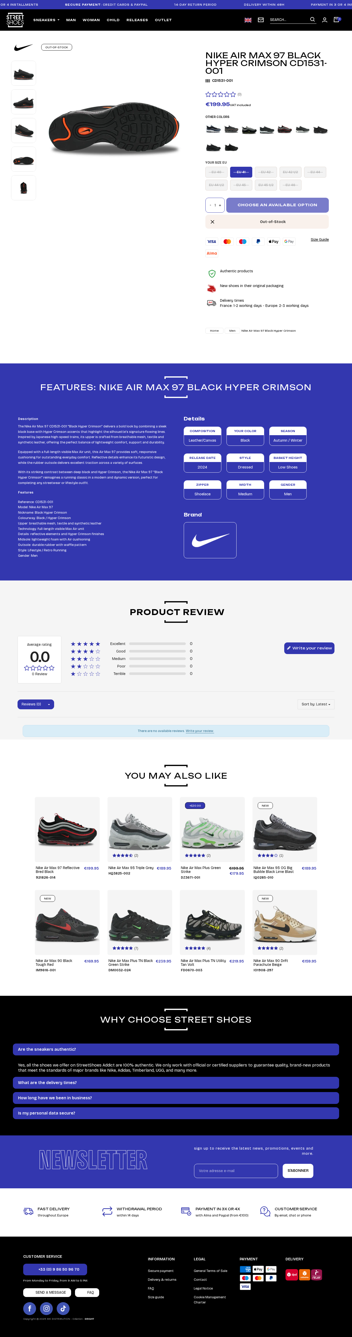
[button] (55, 1269)
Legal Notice (203, 1288)
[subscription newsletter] (261, 20)
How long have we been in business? (55, 1097)
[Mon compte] (325, 20)
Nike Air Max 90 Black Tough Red (54, 963)
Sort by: (308, 704)
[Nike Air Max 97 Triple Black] (213, 147)
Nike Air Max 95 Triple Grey (131, 868)
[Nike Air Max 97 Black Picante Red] (231, 129)
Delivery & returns (162, 1280)
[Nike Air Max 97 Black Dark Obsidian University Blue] (213, 129)
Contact (200, 1280)
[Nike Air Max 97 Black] (303, 129)
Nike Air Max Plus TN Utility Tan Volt (203, 963)
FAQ (151, 1288)
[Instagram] (46, 1308)
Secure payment (161, 1271)
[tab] (176, 1049)
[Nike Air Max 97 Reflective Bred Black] (285, 129)
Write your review (311, 648)
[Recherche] (312, 19)
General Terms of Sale (210, 1271)
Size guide (156, 1297)
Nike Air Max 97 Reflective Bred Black (58, 870)
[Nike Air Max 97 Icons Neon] (249, 129)
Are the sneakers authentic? (47, 1049)
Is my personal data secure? (46, 1113)
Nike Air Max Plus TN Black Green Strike (130, 963)
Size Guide (320, 239)
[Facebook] (29, 1308)
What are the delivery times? (47, 1082)
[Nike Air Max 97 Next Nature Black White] (267, 129)
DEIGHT (89, 1318)
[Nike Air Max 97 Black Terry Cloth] (321, 129)
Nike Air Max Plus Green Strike (201, 870)
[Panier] (336, 20)
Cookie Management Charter (210, 1299)
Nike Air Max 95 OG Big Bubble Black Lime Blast (274, 870)
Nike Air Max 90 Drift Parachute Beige (271, 963)
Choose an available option (277, 205)
